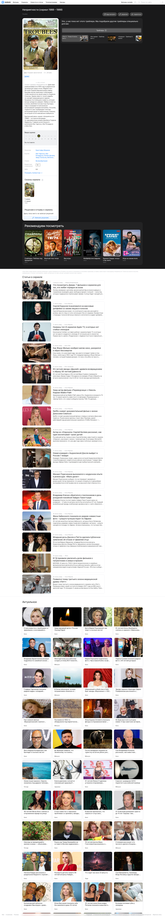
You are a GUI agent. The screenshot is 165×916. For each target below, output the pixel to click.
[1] (26, 139)
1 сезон (27, 199)
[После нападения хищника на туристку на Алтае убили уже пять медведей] (97, 744)
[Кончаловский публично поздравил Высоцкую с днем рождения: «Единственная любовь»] (36, 896)
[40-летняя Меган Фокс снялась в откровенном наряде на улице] (36, 805)
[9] (52, 139)
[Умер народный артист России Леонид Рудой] (67, 621)
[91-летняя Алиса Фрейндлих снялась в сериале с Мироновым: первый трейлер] (128, 621)
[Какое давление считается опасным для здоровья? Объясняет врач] (67, 774)
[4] (36, 139)
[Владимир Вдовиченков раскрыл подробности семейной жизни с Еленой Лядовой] (36, 652)
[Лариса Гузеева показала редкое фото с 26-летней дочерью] (128, 652)
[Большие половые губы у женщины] (128, 896)
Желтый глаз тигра (51, 258)
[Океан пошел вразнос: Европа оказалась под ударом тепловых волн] (36, 774)
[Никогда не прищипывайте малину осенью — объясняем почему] (36, 835)
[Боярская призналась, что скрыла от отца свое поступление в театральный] (97, 805)
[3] (33, 139)
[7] (45, 139)
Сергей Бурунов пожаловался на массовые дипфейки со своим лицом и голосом (73, 307)
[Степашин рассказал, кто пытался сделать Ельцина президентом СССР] (128, 835)
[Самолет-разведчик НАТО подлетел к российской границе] (128, 774)
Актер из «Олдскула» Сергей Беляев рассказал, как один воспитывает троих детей (77, 433)
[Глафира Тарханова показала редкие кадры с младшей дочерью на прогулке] (36, 682)
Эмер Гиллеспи (41, 157)
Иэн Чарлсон (40, 154)
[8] (48, 139)
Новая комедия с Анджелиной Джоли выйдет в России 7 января (75, 454)
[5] (39, 139)
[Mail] (3, 2)
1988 (25, 73)
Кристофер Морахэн (43, 150)
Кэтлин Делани (49, 155)
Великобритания (41, 161)
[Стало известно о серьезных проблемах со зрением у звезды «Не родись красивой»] (67, 805)
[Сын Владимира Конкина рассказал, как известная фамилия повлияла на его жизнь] (128, 744)
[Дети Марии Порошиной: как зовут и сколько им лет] (97, 621)
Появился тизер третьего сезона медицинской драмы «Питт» (75, 580)
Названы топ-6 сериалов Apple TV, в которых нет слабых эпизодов (76, 328)
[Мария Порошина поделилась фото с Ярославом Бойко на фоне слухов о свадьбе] (97, 652)
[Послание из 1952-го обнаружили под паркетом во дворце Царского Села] (67, 713)
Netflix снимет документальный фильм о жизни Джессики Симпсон (75, 412)
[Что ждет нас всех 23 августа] (97, 866)
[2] (29, 139)
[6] (42, 139)
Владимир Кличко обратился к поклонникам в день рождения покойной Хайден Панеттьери (77, 496)
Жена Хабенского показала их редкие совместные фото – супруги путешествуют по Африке (77, 517)
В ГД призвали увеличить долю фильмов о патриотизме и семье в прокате (73, 559)
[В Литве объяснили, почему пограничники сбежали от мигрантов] (67, 682)
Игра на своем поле (130, 258)
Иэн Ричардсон (42, 154)
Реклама (16, 914)
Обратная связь (157, 914)
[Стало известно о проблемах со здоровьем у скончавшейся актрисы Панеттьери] (36, 621)
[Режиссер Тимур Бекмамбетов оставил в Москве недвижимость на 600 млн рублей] (67, 835)
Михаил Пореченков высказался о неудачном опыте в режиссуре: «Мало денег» (77, 475)
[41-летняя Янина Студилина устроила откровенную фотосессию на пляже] (97, 774)
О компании (9, 914)
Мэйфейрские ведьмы (91, 258)
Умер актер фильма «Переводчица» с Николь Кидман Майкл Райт (74, 391)
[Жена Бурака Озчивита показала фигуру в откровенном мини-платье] (97, 713)
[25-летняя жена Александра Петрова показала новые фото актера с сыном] (97, 896)
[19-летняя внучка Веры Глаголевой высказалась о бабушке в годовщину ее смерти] (97, 835)
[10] (55, 139)
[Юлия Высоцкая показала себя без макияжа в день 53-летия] (67, 896)
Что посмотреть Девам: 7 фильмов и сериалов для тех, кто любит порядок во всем (77, 286)
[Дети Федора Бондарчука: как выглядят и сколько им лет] (36, 744)
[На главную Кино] (7, 2)
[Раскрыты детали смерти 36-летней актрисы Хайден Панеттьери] (67, 866)
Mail (3, 914)
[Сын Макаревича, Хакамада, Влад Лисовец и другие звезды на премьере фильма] (128, 866)
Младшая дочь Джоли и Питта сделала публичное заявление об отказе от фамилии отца (76, 538)
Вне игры (67, 258)
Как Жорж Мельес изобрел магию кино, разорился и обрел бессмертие (77, 349)
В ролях (27, 153)
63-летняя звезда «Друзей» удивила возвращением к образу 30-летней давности (77, 370)
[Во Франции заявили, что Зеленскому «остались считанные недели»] (67, 744)
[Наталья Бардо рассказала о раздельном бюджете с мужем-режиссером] (36, 866)
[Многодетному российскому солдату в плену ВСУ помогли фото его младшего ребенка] (67, 652)
